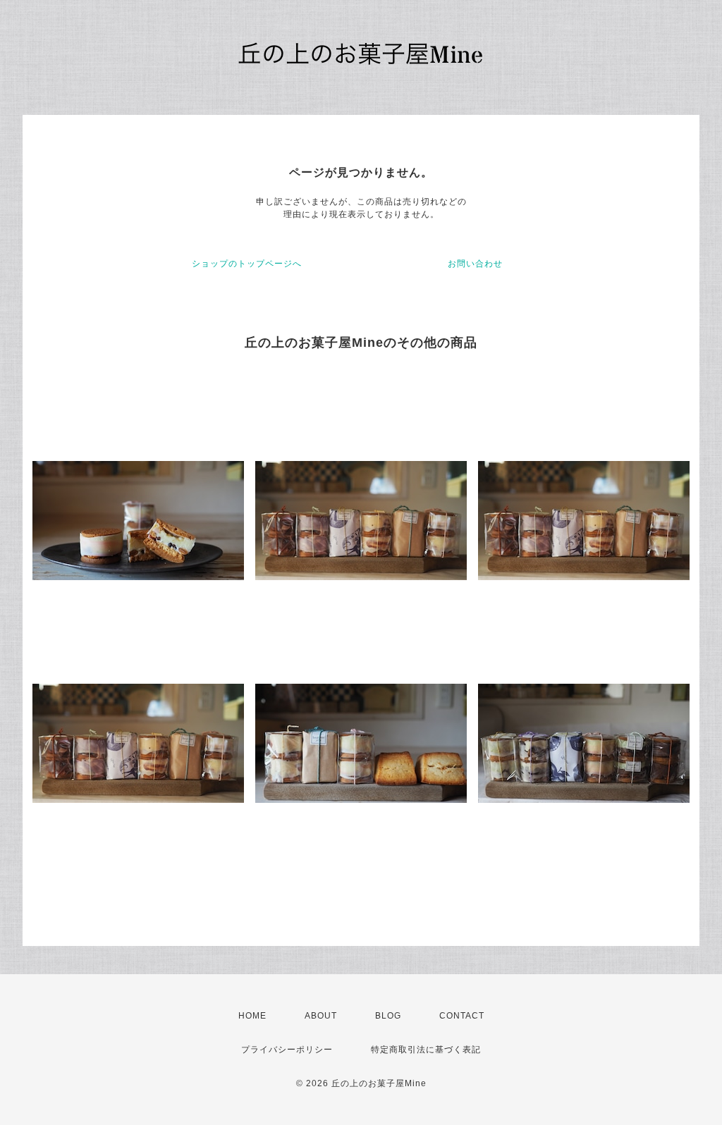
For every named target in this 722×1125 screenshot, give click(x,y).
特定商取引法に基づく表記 (426, 1050)
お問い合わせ (475, 264)
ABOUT (321, 1016)
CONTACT (461, 1016)
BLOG (388, 1016)
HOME (252, 1016)
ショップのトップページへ (247, 264)
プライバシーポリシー (287, 1050)
